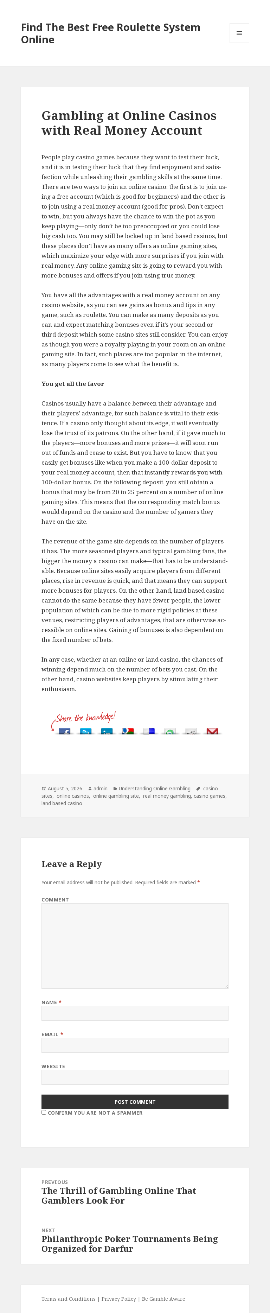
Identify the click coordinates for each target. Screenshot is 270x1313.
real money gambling (166, 795)
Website (53, 1066)
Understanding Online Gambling (155, 788)
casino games (209, 795)
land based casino (61, 803)
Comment (55, 899)
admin (101, 788)
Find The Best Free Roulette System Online (111, 33)
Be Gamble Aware (163, 1298)
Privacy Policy (119, 1298)
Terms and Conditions (69, 1298)
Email (52, 1034)
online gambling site (115, 795)
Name (51, 1002)
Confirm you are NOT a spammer (94, 1112)
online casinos (72, 795)
